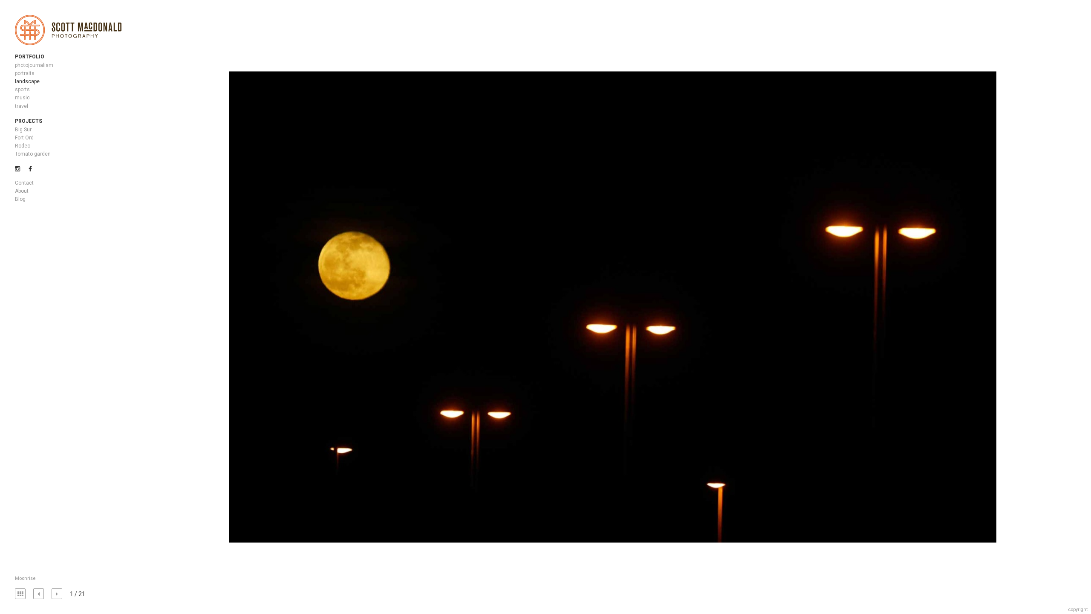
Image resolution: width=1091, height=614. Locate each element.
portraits (25, 73)
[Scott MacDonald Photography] (68, 30)
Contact (24, 183)
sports (22, 90)
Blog (20, 199)
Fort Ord (24, 138)
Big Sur (23, 130)
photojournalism (34, 65)
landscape (27, 81)
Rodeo (22, 146)
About (22, 191)
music (22, 98)
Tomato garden (33, 154)
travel (21, 106)
